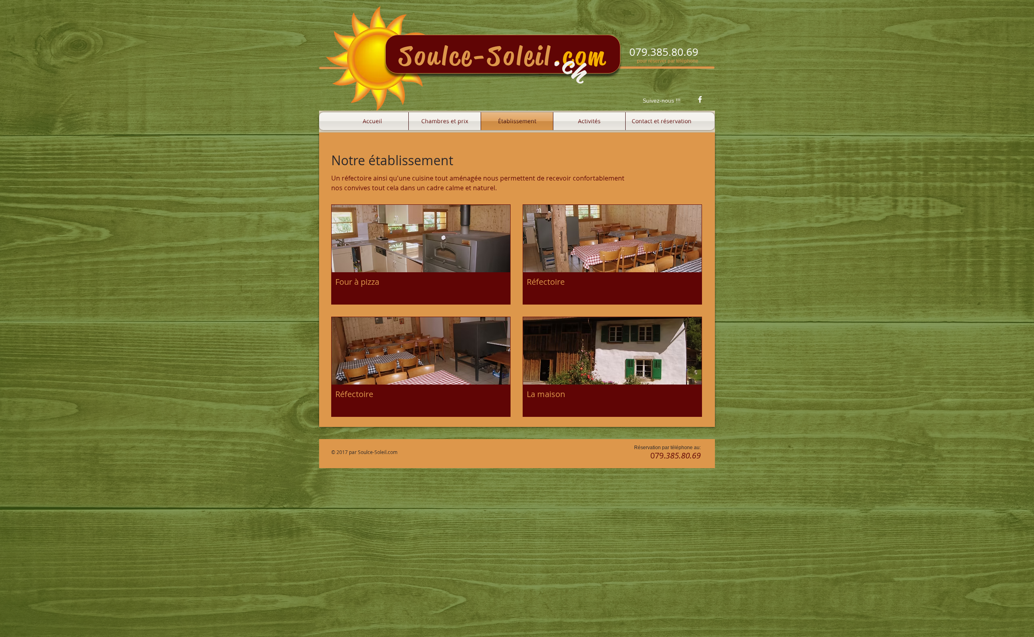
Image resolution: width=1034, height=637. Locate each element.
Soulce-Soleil (475, 56)
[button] (421, 254)
